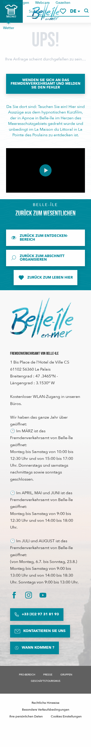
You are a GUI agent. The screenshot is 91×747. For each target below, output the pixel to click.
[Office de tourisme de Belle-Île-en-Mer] (41, 318)
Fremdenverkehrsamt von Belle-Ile (34, 353)
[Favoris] (63, 11)
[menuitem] (8, 23)
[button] (75, 11)
